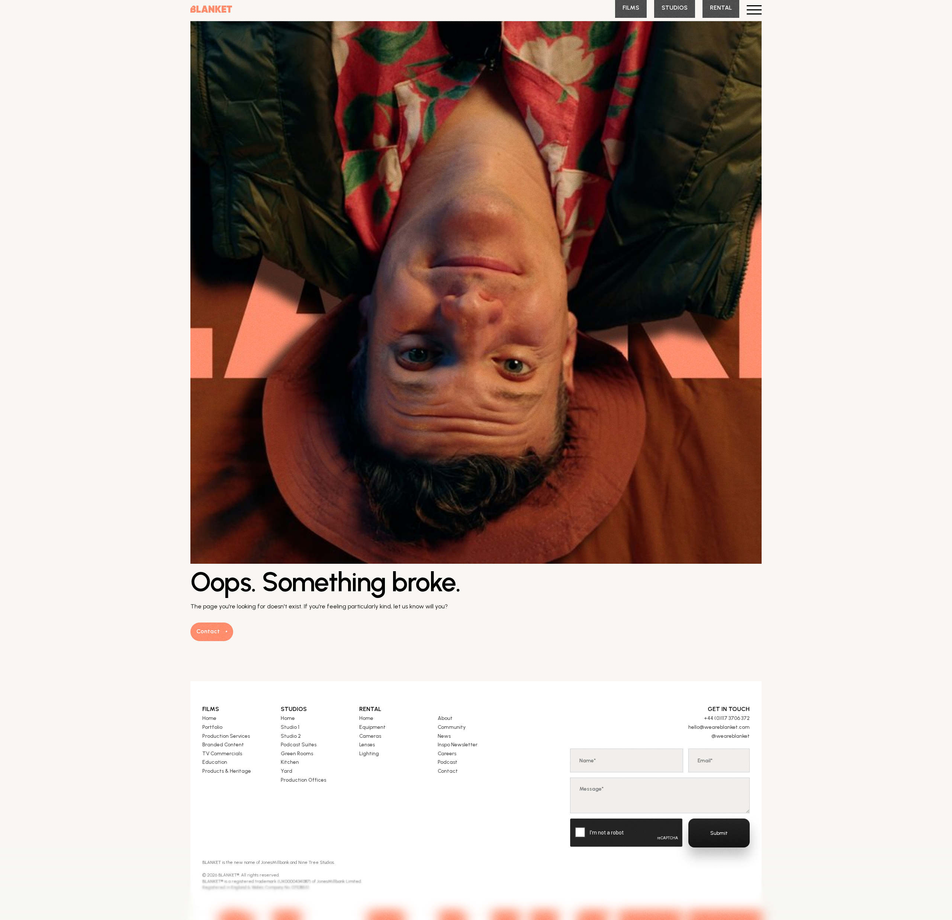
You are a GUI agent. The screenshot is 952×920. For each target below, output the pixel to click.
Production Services (226, 736)
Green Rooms (297, 753)
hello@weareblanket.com (719, 727)
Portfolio (212, 727)
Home (209, 718)
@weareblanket (730, 736)
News (444, 736)
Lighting (369, 753)
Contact (448, 771)
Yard (286, 771)
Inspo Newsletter (457, 745)
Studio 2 (291, 736)
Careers (447, 753)
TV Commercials (222, 753)
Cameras (370, 736)
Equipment (372, 727)
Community (452, 727)
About (445, 718)
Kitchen (290, 762)
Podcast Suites (298, 745)
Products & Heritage (226, 771)
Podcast (447, 762)
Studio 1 (290, 727)
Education (214, 762)
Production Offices (303, 780)
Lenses (367, 745)
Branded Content (223, 745)
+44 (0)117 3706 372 (727, 718)
